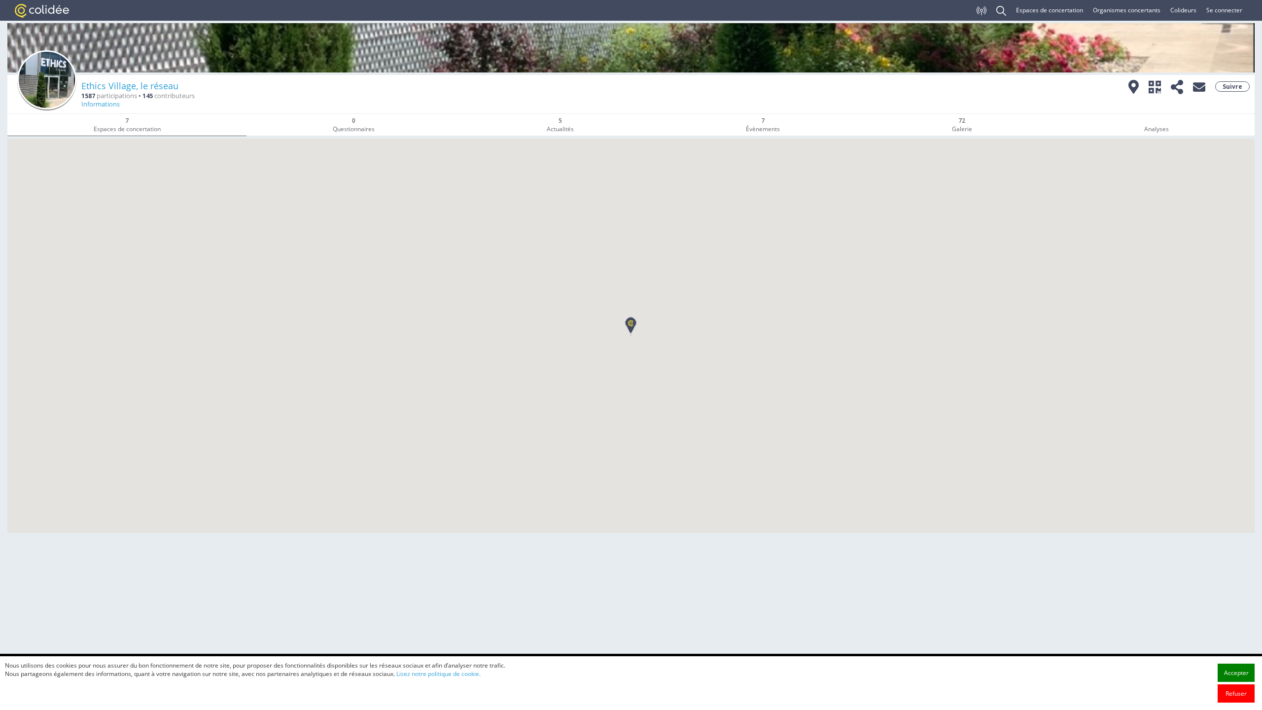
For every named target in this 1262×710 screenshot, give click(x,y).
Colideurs (1183, 10)
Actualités (560, 124)
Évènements (763, 124)
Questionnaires (354, 124)
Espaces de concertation (1049, 10)
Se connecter (1224, 10)
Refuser (1236, 693)
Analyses (1156, 129)
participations (109, 96)
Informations (100, 104)
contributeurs (168, 96)
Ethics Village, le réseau (129, 86)
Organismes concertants (1126, 10)
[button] (631, 326)
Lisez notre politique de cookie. (438, 674)
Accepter (1236, 673)
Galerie (962, 124)
